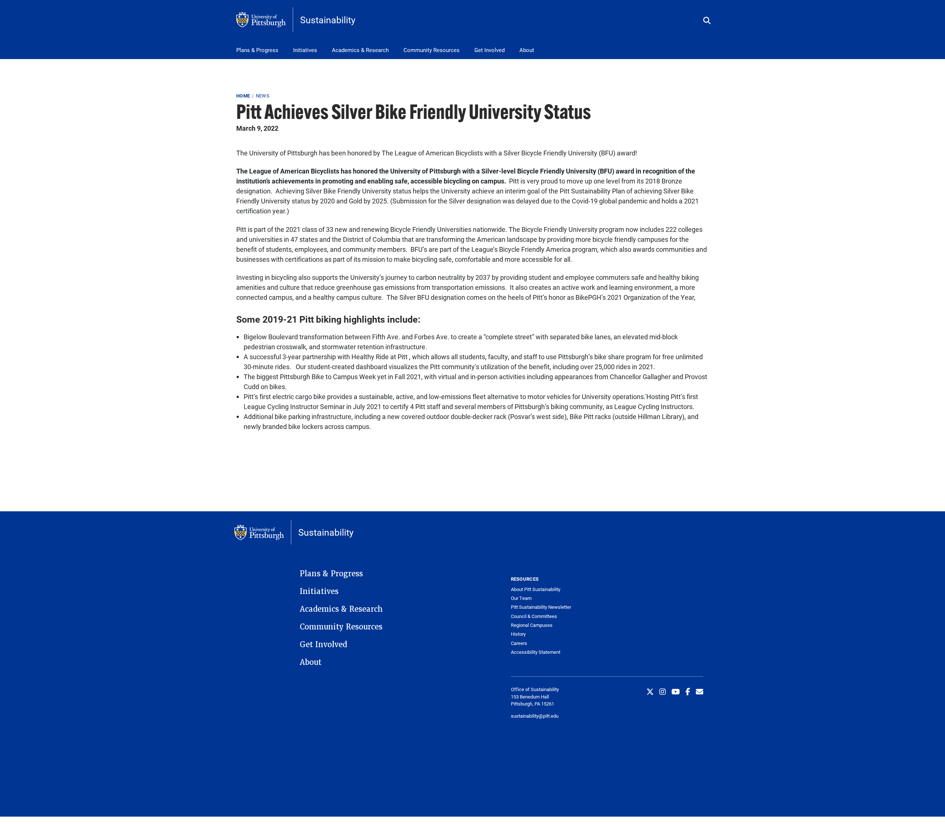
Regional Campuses (532, 625)
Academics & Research (360, 50)
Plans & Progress (257, 50)
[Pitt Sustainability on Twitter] (650, 691)
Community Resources (431, 50)
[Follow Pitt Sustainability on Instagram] (662, 691)
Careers (519, 643)
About (526, 50)
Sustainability (327, 19)
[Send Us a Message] (699, 691)
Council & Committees (534, 616)
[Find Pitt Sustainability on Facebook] (687, 691)
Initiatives (305, 50)
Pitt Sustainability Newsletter (541, 607)
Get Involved (489, 50)
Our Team (521, 598)
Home (243, 95)
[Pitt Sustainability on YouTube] (675, 691)
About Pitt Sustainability (535, 589)
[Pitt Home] (264, 19)
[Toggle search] (707, 21)
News (262, 95)
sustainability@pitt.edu (535, 716)
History (518, 634)
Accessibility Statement (535, 652)
